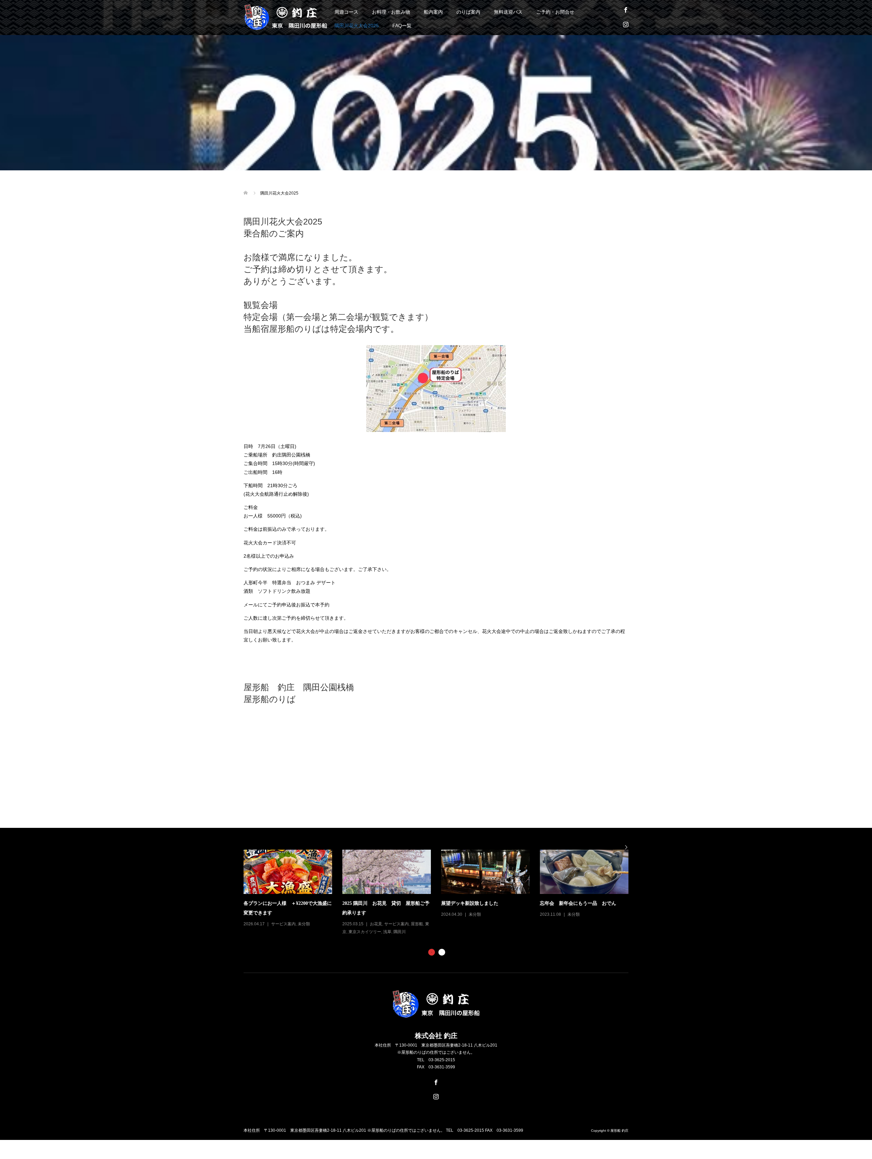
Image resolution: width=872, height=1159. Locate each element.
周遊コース (346, 12)
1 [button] (431, 952)
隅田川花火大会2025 (356, 25)
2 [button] (441, 952)
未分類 (281, 914)
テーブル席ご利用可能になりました (483, 903)
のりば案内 (468, 12)
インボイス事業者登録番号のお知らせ (386, 903)
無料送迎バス (508, 12)
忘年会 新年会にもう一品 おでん (285, 903)
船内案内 (433, 12)
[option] (543, 884)
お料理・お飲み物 (391, 12)
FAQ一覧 (401, 25)
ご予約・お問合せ (555, 12)
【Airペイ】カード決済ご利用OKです (584, 898)
